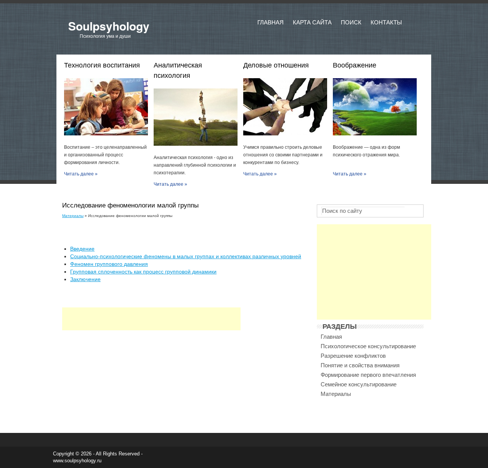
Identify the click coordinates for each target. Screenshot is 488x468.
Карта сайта (312, 22)
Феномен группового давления (109, 264)
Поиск (351, 22)
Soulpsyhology (108, 26)
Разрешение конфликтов (353, 355)
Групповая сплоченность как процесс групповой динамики (143, 272)
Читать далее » (81, 174)
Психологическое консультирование (368, 346)
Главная (270, 22)
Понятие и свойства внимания (360, 365)
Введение (82, 249)
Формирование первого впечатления (368, 375)
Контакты (386, 22)
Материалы (72, 216)
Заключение (85, 279)
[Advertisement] (151, 318)
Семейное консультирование (358, 384)
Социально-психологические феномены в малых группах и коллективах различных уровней (185, 256)
